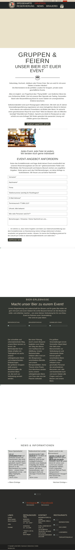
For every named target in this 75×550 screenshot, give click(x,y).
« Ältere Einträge (14, 482)
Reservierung (25, 6)
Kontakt (59, 1)
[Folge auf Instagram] (66, 546)
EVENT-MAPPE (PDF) (38, 124)
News (40, 6)
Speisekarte (24, 4)
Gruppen (40, 4)
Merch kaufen (12, 521)
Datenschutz (31, 546)
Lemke (10, 517)
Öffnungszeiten (47, 1)
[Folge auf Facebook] (64, 546)
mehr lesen (13, 477)
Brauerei (52, 6)
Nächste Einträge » (60, 482)
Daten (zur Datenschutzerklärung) (50, 229)
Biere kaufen (12, 519)
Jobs (54, 1)
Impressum (24, 546)
